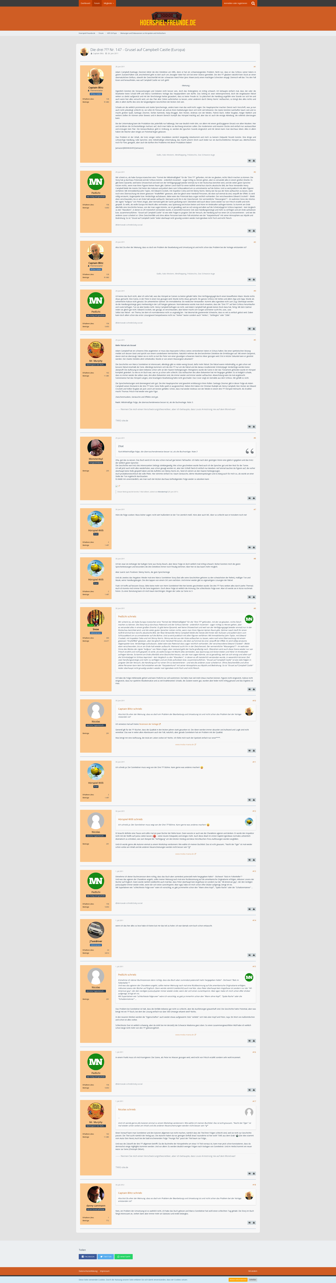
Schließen (252, 1280)
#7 (255, 509)
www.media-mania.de (184, 744)
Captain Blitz (98, 53)
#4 (255, 291)
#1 (255, 66)
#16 (254, 1052)
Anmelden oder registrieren (235, 3)
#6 (255, 438)
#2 (255, 172)
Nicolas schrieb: (127, 1109)
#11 (254, 762)
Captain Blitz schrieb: (130, 708)
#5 (255, 340)
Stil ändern (252, 1271)
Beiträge (86, 102)
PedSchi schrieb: (127, 616)
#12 (254, 811)
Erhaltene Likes (88, 99)
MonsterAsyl (162, 492)
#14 (254, 920)
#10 (254, 700)
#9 (255, 608)
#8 (255, 558)
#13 (254, 871)
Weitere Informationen (238, 1280)
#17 (254, 1101)
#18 (254, 1184)
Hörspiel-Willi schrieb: (130, 819)
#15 (254, 966)
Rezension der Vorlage (148, 724)
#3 (255, 242)
